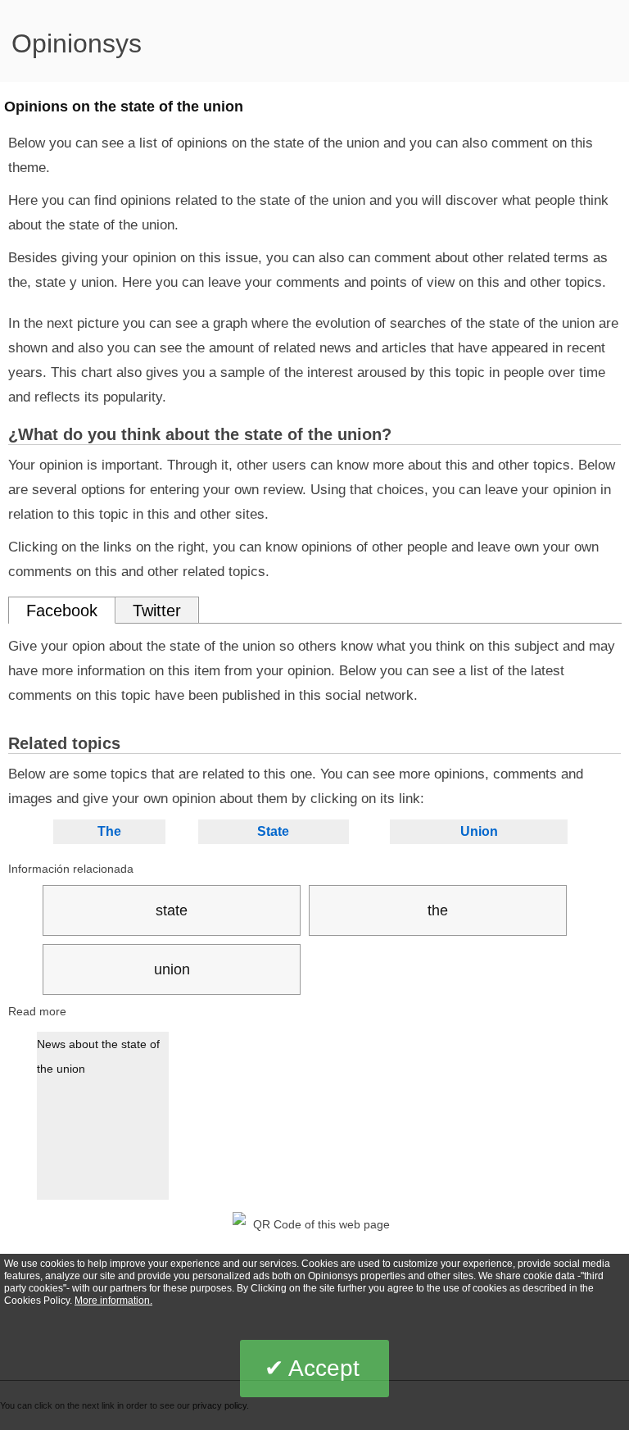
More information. (113, 1300)
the (438, 910)
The (109, 831)
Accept (324, 1368)
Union (479, 831)
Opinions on (123, 106)
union (172, 969)
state (172, 910)
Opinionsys (76, 43)
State (273, 831)
